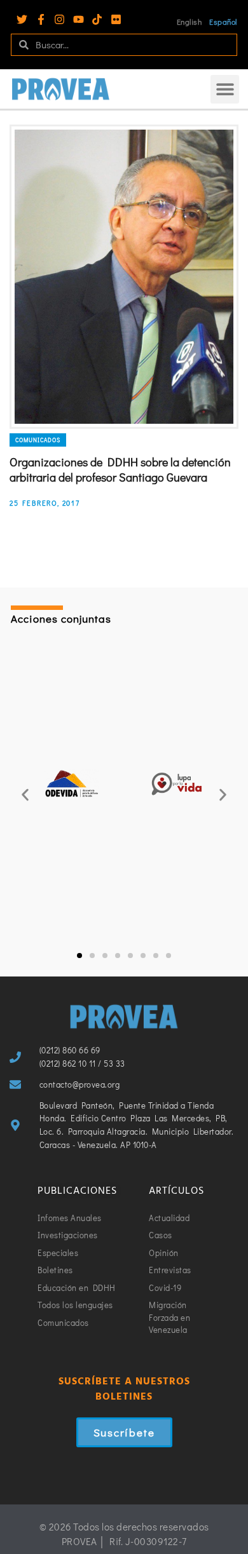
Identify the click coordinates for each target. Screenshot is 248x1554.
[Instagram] (59, 19)
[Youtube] (78, 19)
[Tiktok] (97, 19)
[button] (224, 89)
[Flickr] (116, 19)
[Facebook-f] (41, 19)
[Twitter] (22, 19)
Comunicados (37, 439)
